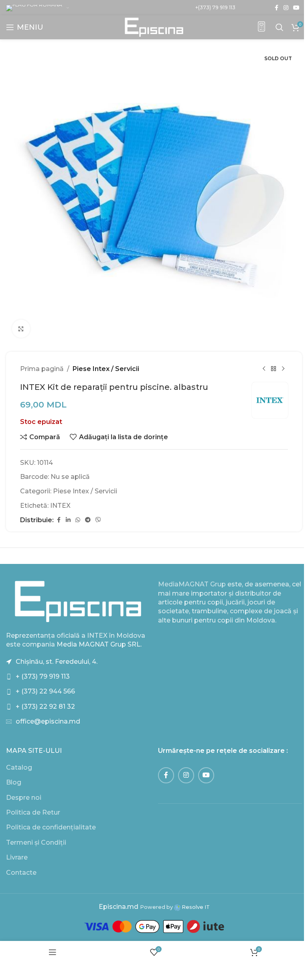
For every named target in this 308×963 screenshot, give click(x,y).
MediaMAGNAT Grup (192, 584)
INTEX (60, 505)
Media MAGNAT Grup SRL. (99, 644)
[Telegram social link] (88, 520)
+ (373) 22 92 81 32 (45, 706)
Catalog (19, 767)
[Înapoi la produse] (273, 369)
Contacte (21, 872)
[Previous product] (264, 369)
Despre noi (23, 797)
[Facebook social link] (276, 7)
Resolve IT (195, 907)
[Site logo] (154, 26)
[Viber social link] (98, 520)
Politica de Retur (33, 812)
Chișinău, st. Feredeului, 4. (56, 661)
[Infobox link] (261, 27)
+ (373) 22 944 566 (45, 691)
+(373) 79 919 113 (215, 7)
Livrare (17, 857)
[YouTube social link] (296, 7)
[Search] (280, 27)
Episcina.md (118, 906)
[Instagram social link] (286, 7)
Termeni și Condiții (36, 842)
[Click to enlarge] (21, 329)
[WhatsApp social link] (78, 520)
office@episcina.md (48, 721)
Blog (13, 782)
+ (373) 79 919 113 (43, 676)
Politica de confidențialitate (51, 827)
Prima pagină (42, 369)
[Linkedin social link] (68, 520)
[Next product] (283, 369)
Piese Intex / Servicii (106, 369)
